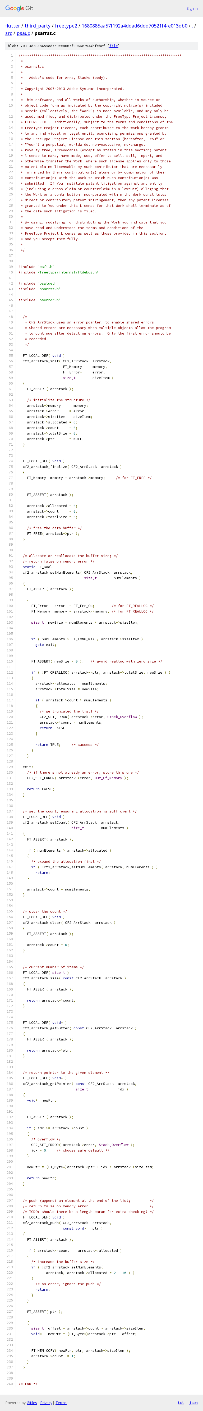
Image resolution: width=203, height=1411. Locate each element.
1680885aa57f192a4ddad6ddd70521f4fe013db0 (134, 25)
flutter (12, 25)
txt (181, 1402)
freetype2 (66, 25)
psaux (23, 33)
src (8, 33)
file (113, 46)
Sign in (192, 8)
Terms (61, 1402)
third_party (37, 25)
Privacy (46, 1402)
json (193, 1402)
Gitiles (32, 1402)
